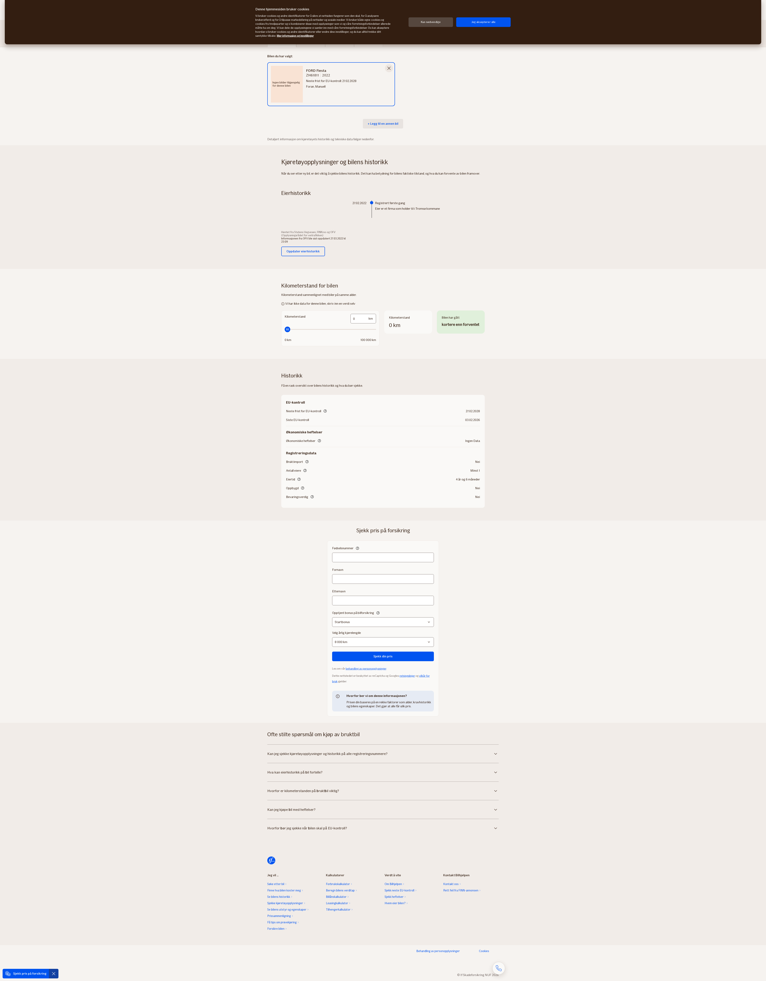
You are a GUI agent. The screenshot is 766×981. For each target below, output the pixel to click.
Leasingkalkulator (337, 903)
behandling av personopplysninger (366, 668)
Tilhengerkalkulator (338, 909)
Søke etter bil (275, 884)
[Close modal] (389, 68)
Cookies (484, 951)
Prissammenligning (279, 916)
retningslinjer (407, 676)
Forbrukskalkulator (338, 884)
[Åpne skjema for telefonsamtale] (498, 968)
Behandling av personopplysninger (438, 951)
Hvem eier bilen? (395, 903)
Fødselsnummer (342, 548)
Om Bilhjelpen (393, 884)
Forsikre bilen (275, 929)
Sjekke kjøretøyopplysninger (285, 903)
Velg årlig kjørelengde (346, 633)
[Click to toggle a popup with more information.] (325, 411)
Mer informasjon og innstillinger (295, 36)
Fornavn (337, 570)
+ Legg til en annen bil (383, 123)
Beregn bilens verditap (340, 890)
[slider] (330, 329)
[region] (383, 22)
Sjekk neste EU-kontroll (399, 890)
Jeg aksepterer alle (483, 22)
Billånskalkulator (336, 897)
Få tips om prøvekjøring (282, 922)
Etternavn (338, 591)
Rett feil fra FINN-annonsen (460, 890)
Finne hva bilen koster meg (284, 890)
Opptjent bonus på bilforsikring (353, 613)
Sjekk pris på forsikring (29, 973)
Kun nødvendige (431, 22)
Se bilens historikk (278, 897)
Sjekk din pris (383, 656)
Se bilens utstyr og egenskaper (286, 909)
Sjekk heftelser (394, 897)
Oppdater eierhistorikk (303, 251)
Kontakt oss (451, 884)
